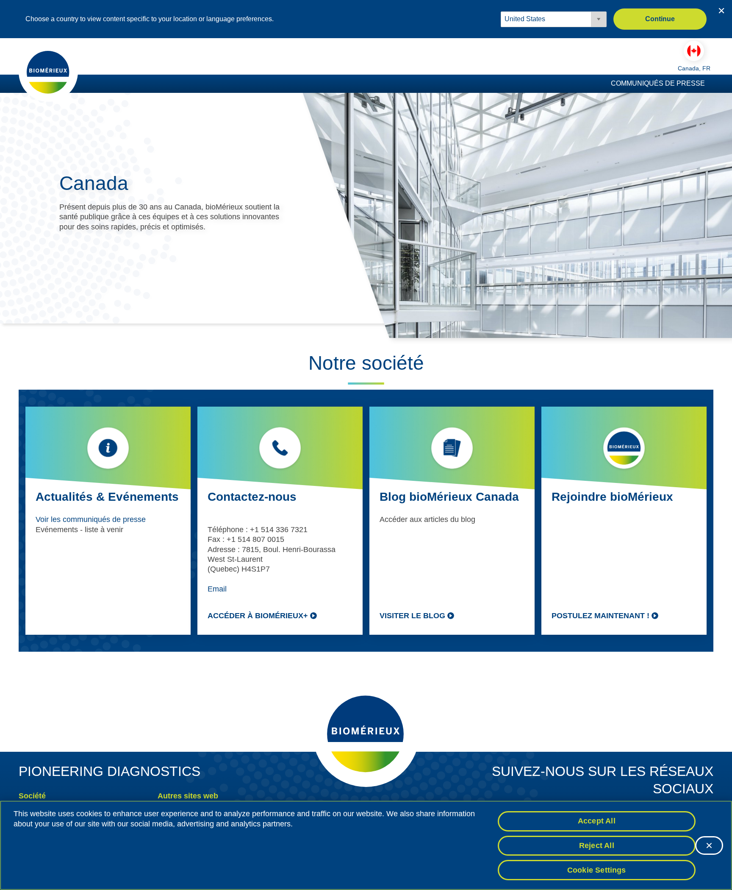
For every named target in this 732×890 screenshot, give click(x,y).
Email (217, 589)
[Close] (709, 845)
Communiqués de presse (658, 83)
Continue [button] (660, 18)
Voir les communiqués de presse (91, 519)
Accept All (597, 821)
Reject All (596, 845)
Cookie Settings (596, 869)
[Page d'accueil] (48, 71)
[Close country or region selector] (721, 10)
